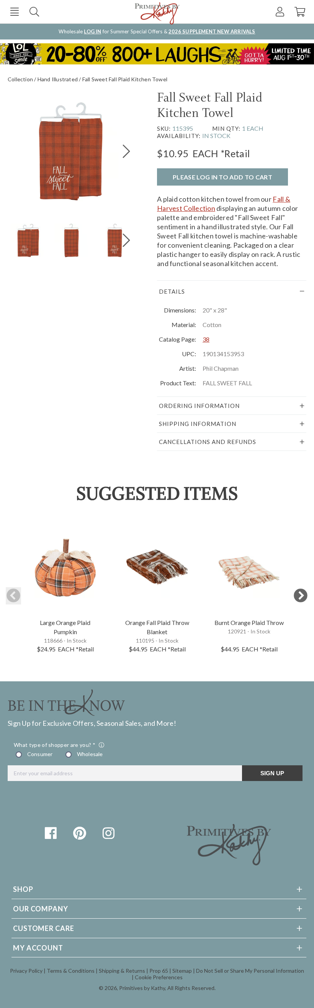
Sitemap (182, 970)
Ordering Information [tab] (199, 405)
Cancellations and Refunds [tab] (207, 441)
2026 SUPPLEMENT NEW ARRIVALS (211, 31)
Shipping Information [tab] (197, 423)
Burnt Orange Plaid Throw (249, 622)
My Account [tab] (38, 948)
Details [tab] (172, 291)
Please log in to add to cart (222, 177)
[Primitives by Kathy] (229, 862)
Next (300, 596)
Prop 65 (158, 970)
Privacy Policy (26, 970)
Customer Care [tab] (43, 928)
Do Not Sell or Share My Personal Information (250, 970)
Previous (13, 596)
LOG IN (92, 31)
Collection (20, 79)
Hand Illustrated (58, 79)
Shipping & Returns (122, 970)
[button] (14, 11)
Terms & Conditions (71, 970)
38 (206, 339)
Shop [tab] (23, 889)
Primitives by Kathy (142, 988)
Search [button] (34, 11)
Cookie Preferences (159, 977)
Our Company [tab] (40, 908)
